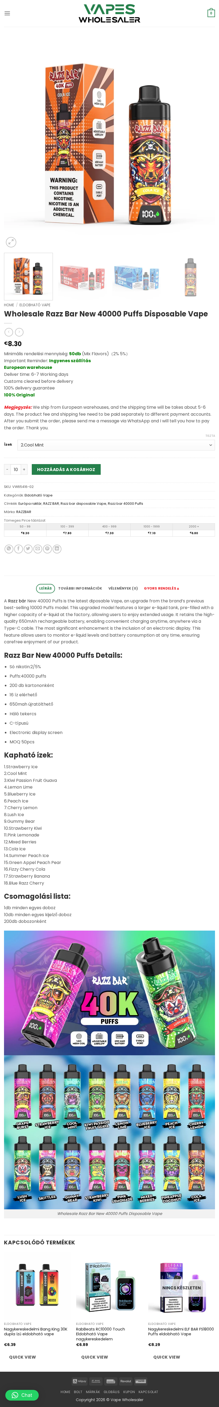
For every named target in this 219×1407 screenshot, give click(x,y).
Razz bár (17, 601)
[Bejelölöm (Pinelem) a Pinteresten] (47, 549)
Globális (112, 1392)
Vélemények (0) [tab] (123, 588)
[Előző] (15, 143)
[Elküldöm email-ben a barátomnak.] (37, 549)
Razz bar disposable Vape (83, 503)
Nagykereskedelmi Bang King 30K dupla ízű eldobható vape (35, 1332)
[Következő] (204, 143)
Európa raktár (30, 503)
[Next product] (9, 332)
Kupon (129, 1392)
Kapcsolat (149, 1392)
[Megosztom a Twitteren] (28, 549)
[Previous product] (19, 332)
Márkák (93, 1392)
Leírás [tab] (45, 588)
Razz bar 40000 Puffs (125, 503)
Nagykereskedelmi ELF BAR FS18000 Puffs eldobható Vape (181, 1332)
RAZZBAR (23, 512)
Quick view (22, 1357)
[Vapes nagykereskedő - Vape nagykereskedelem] (109, 13)
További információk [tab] (80, 588)
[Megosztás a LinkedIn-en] (57, 549)
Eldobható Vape (34, 305)
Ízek (8, 444)
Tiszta (210, 436)
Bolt (78, 1392)
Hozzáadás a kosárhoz (66, 469)
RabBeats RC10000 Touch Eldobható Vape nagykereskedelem (100, 1334)
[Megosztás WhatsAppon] (9, 549)
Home (9, 305)
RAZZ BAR (51, 503)
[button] (7, 13)
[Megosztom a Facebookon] (18, 549)
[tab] (162, 588)
